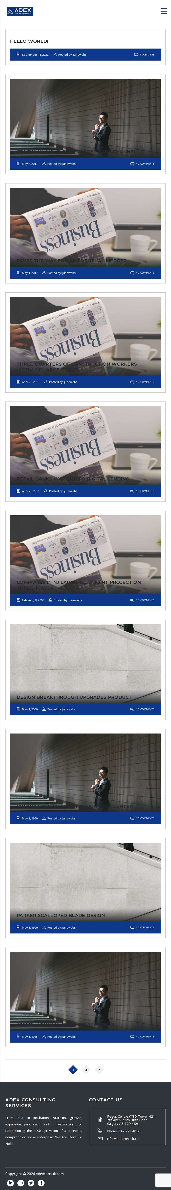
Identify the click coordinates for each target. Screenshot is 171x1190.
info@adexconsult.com (124, 1138)
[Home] (20, 10)
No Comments (144, 163)
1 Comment (146, 54)
